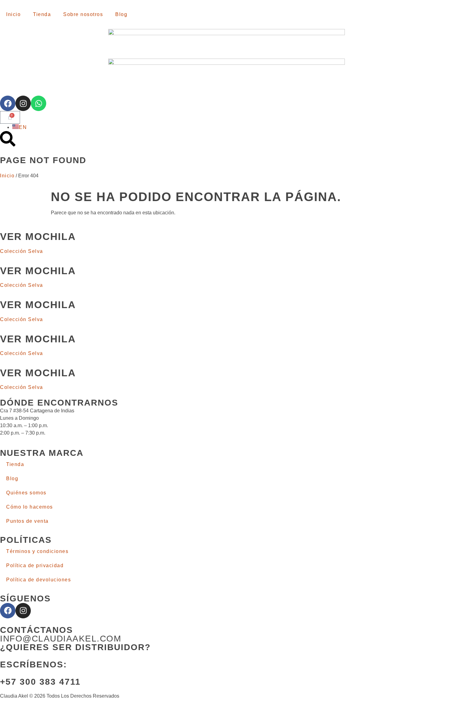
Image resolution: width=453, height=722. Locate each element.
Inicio (13, 14)
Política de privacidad (34, 565)
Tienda (42, 14)
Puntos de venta (27, 521)
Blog (121, 14)
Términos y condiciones (37, 551)
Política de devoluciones (38, 579)
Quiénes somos (26, 492)
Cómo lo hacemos (29, 507)
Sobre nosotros (83, 14)
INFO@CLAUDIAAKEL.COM (60, 638)
